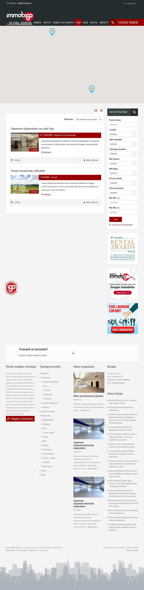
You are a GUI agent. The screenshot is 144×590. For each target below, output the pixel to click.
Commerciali (45, 378)
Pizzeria (47, 390)
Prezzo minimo (115, 178)
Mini (44, 441)
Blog (85, 22)
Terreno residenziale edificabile (28, 171)
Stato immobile (115, 139)
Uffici (43, 475)
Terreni (43, 471)
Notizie (93, 22)
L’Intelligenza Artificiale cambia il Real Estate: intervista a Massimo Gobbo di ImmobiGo (123, 527)
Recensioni (26, 22)
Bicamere (46, 424)
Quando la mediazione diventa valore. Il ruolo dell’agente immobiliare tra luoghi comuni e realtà (123, 474)
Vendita (37, 22)
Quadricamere (48, 454)
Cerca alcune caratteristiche (122, 225)
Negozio (46, 407)
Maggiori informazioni (22, 418)
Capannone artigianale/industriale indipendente (83, 445)
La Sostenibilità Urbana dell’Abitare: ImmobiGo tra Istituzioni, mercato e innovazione (122, 454)
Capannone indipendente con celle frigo (32, 128)
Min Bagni (113, 169)
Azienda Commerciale (51, 382)
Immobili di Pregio (48, 411)
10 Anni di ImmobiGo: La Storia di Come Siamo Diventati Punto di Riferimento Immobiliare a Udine (123, 464)
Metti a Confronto (92, 160)
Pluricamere (47, 449)
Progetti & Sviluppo (63, 22)
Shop (78, 22)
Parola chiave (115, 120)
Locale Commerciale (50, 403)
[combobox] (122, 134)
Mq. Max (114, 208)
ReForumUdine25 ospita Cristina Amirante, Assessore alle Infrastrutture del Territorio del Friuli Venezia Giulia (123, 493)
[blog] (11, 288)
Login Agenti (131, 4)
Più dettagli (46, 152)
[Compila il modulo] (73, 353)
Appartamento (48, 420)
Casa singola (49, 433)
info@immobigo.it (24, 3)
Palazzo (46, 445)
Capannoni (45, 373)
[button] (95, 93)
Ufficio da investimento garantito (88, 396)
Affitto (47, 22)
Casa (45, 428)
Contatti (104, 22)
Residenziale (45, 416)
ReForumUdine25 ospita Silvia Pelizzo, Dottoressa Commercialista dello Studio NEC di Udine (123, 503)
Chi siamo (14, 22)
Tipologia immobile (117, 149)
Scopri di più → (86, 410)
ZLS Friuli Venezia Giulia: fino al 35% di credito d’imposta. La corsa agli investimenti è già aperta (123, 437)
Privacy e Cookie (132, 550)
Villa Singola (47, 466)
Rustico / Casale (49, 458)
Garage (45, 437)
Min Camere (114, 159)
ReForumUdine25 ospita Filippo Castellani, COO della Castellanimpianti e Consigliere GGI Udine (123, 483)
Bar (46, 386)
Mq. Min (114, 198)
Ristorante (48, 394)
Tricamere (46, 462)
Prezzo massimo (116, 188)
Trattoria (48, 399)
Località (112, 130)
